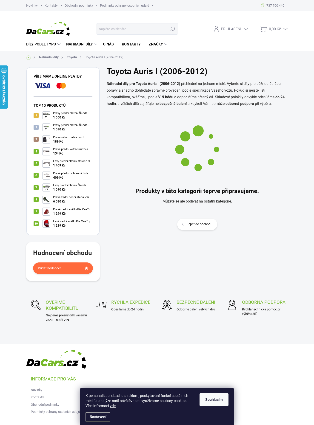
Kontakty (51, 5)
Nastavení (98, 417)
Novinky (32, 5)
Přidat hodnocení (50, 268)
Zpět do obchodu (200, 224)
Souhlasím (214, 399)
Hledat (172, 29)
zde (113, 406)
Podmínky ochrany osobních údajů (124, 5)
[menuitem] (44, 44)
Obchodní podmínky (79, 5)
